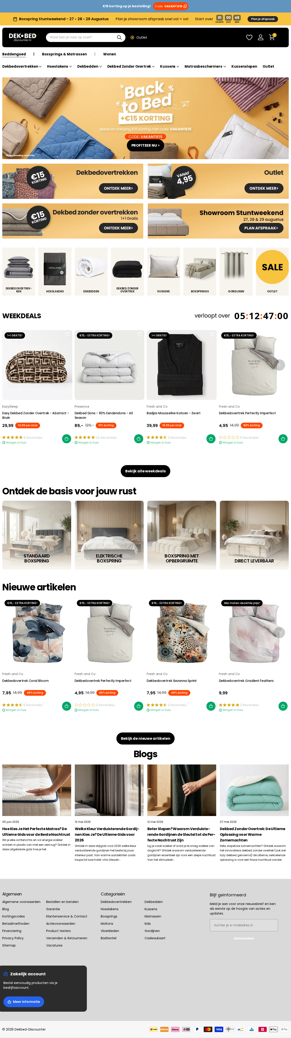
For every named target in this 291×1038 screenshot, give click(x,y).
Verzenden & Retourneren (66, 938)
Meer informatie (26, 1002)
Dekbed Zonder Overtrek (129, 66)
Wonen (109, 54)
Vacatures (54, 945)
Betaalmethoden (15, 923)
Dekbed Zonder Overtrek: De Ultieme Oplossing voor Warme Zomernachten (252, 834)
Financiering (11, 931)
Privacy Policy (13, 938)
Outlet (141, 37)
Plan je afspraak (263, 19)
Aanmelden (244, 938)
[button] (279, 365)
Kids (148, 923)
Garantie (53, 909)
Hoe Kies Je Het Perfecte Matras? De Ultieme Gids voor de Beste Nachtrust (36, 831)
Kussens (168, 66)
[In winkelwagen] (66, 438)
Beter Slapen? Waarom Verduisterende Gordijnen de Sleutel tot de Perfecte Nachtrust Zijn (181, 834)
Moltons (107, 923)
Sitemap (9, 945)
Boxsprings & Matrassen (64, 54)
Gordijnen (152, 931)
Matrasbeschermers (203, 66)
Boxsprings (109, 916)
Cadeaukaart (155, 938)
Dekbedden (87, 66)
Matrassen (153, 916)
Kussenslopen (244, 66)
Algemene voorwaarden (21, 902)
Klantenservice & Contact (66, 916)
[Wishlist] (249, 37)
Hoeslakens (57, 66)
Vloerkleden (110, 931)
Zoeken (119, 37)
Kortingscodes (13, 916)
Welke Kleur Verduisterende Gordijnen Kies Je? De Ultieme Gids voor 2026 (107, 834)
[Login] (260, 37)
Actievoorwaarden (60, 923)
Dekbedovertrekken (20, 66)
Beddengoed (14, 54)
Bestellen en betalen (62, 902)
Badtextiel (108, 938)
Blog (5, 909)
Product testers (58, 931)
